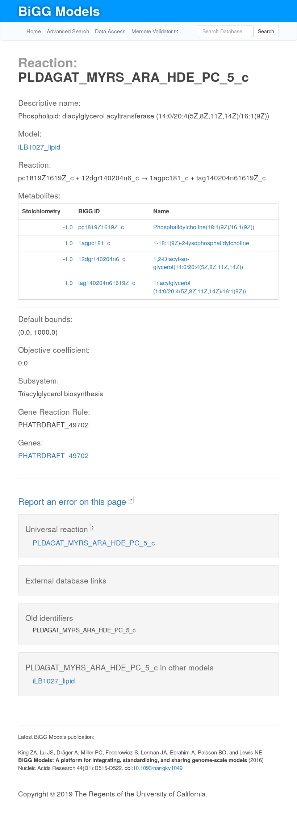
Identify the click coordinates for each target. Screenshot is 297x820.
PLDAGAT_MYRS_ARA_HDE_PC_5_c (94, 542)
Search (266, 31)
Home (33, 31)
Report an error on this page (73, 501)
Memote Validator (152, 31)
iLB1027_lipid (39, 146)
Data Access (110, 31)
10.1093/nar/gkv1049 (158, 767)
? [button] (131, 500)
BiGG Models (59, 10)
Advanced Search (68, 31)
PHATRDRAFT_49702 (53, 455)
